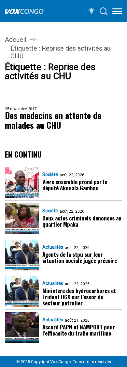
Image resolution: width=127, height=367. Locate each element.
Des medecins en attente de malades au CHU (53, 120)
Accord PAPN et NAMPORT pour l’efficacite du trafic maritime (78, 330)
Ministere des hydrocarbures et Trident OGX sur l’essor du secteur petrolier (79, 297)
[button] (117, 12)
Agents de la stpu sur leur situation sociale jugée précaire (79, 257)
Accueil (15, 39)
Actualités (52, 247)
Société (50, 174)
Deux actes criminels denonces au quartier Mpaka (81, 221)
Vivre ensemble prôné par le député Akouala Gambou (74, 185)
